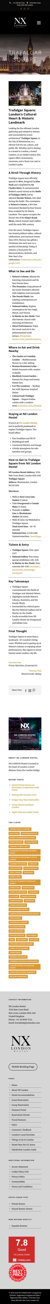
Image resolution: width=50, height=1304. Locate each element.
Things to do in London (25, 64)
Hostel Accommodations (23, 1095)
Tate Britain (22, 940)
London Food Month (18, 905)
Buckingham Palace (29, 833)
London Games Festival (19, 909)
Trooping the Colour (18, 957)
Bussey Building (16, 842)
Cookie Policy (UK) (20, 1171)
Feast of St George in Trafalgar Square (22, 882)
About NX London (20, 1090)
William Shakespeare (18, 976)
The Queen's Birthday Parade (21, 944)
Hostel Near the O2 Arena (23, 1144)
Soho (12, 940)
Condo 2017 (33, 864)
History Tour (28, 888)
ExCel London (15, 872)
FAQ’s (14, 1125)
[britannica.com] (29, 259)
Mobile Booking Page (23, 1066)
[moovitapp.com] (38, 536)
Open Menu (38, 22)
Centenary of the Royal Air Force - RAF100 (23, 852)
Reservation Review (21, 1115)
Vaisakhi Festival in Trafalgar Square (22, 967)
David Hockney (15, 868)
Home (14, 1085)
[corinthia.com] (25, 406)
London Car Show (28, 896)
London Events (16, 901)
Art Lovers (14, 833)
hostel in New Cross (18, 892)
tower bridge (15, 953)
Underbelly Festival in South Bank (24, 961)
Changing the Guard (18, 864)
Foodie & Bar (15, 888)
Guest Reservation (20, 1100)
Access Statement (20, 1167)
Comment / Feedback (21, 1130)
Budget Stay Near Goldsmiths (25, 800)
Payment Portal (19, 1110)
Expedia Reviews (19, 1226)
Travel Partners (19, 1120)
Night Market (15, 918)
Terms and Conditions (22, 1186)
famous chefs (15, 877)
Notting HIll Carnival (18, 922)
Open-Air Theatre (16, 931)
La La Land (14, 896)
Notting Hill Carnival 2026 (24, 795)
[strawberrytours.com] (35, 339)
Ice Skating (33, 892)
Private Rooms (18, 1204)
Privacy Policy (18, 1176)
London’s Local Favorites (23, 1135)
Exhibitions (28, 872)
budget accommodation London (22, 838)
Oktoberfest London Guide (24, 1149)
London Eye (29, 901)
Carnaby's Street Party (19, 846)
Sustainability (18, 1181)
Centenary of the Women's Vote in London (23, 858)
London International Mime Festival (24, 914)
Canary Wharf (31, 842)
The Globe (34, 940)
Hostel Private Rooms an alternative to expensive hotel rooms (25, 787)
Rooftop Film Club (17, 935)
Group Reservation (20, 1105)
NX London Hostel (28, 423)
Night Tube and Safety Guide (25, 812)
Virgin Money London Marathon (22, 972)
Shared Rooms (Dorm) (22, 1209)
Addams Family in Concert (20, 829)
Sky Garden (32, 935)
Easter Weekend (31, 868)
